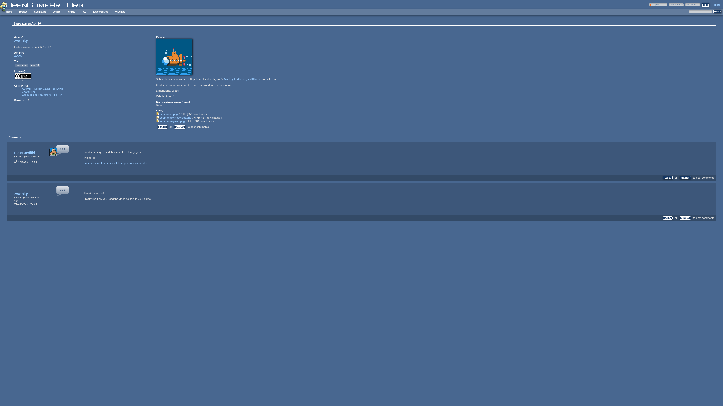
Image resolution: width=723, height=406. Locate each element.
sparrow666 (24, 153)
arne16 (35, 65)
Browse (23, 12)
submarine (21, 65)
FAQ (84, 12)
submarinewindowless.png (175, 117)
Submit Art (40, 12)
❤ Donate (120, 12)
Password (691, 4)
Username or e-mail (676, 4)
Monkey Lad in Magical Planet (242, 79)
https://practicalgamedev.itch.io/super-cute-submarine (116, 163)
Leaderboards (100, 12)
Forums (71, 12)
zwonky (21, 41)
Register (716, 4)
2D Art (18, 55)
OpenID (658, 4)
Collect (56, 12)
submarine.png (169, 114)
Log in (162, 127)
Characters (28, 91)
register (180, 127)
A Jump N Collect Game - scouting (42, 88)
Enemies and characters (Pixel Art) (42, 94)
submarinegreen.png (172, 121)
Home (9, 12)
